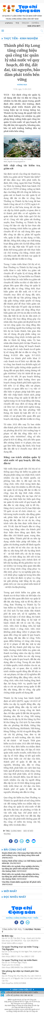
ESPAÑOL (35, 23)
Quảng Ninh (16, 831)
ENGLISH (25, 23)
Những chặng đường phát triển (22, 918)
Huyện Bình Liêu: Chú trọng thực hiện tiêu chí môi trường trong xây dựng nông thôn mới (21, 854)
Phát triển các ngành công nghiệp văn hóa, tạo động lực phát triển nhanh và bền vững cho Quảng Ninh (20, 868)
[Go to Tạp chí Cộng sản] (22, 8)
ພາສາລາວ (9, 23)
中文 (17, 23)
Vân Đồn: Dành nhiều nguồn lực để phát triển (21, 882)
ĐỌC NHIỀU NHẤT (15, 896)
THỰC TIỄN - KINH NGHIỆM (21, 38)
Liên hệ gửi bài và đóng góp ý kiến (22, 992)
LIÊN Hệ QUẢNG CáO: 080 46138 (19, 995)
